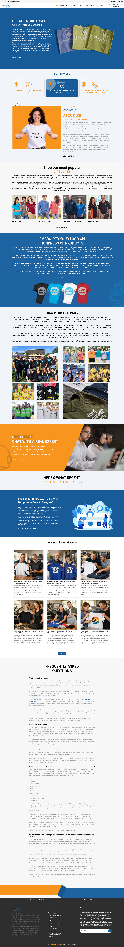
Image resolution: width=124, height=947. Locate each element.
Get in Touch (17, 459)
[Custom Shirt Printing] (15, 938)
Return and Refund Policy (55, 933)
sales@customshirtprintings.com (57, 923)
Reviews (86, 5)
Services (74, 5)
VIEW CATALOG (62, 278)
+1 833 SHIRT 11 (53, 929)
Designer (92, 5)
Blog (81, 5)
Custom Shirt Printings (58, 944)
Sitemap (51, 936)
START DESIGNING (20, 57)
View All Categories (62, 227)
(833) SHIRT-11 (42, 452)
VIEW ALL (62, 653)
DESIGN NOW (101, 5)
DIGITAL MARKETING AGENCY (29, 528)
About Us (68, 5)
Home (56, 5)
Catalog (62, 5)
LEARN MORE (68, 156)
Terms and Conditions (54, 934)
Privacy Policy (52, 932)
